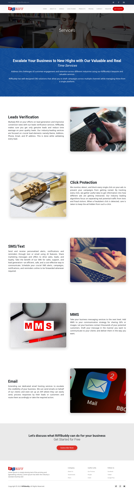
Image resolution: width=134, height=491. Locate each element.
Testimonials (71, 475)
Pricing (90, 9)
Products (82, 9)
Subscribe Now (67, 448)
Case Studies (71, 9)
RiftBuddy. (26, 486)
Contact (99, 9)
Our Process (91, 471)
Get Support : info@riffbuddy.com (18, 2)
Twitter (110, 475)
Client (89, 478)
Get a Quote (118, 9)
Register (108, 9)
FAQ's (69, 478)
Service (61, 9)
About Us (53, 9)
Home (45, 9)
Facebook (110, 471)
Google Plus (111, 478)
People (90, 475)
